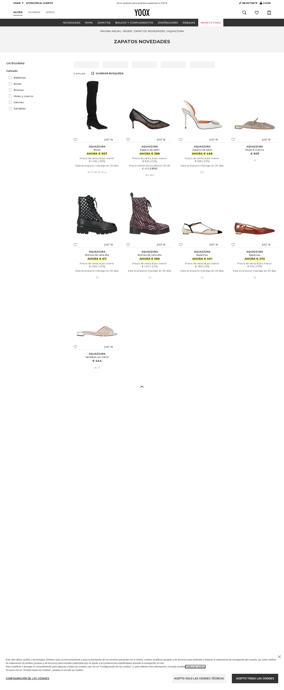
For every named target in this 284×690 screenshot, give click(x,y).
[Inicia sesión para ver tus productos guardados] (257, 12)
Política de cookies (195, 666)
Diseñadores (168, 22)
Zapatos (104, 22)
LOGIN (265, 4)
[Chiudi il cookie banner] (279, 656)
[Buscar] (244, 12)
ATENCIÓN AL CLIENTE (39, 3)
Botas (17, 83)
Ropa (89, 22)
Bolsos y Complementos (134, 22)
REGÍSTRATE (250, 3)
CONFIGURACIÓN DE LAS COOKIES (27, 678)
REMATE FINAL (211, 22)
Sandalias (20, 108)
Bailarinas (20, 77)
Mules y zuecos (23, 96)
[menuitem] (18, 12)
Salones (19, 102)
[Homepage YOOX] (142, 12)
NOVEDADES (71, 22)
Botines (19, 89)
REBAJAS (189, 22)
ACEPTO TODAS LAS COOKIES (255, 678)
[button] (37, 70)
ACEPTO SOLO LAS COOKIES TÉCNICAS (199, 678)
